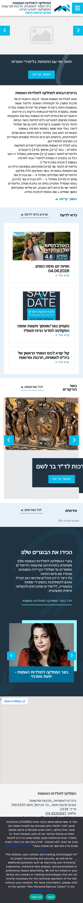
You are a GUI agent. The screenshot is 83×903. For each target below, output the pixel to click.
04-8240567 (56, 813)
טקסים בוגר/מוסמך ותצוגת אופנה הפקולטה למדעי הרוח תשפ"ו (43, 328)
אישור (51, 897)
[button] (78, 31)
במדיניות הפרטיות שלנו (25, 848)
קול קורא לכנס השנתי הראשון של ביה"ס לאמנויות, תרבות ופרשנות (43, 355)
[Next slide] (71, 656)
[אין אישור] (76, 860)
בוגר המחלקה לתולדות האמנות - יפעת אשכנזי (41, 674)
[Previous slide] (11, 656)
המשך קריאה (41, 75)
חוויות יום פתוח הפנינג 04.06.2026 (52, 269)
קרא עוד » (62, 276)
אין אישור (36, 897)
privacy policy (41, 890)
